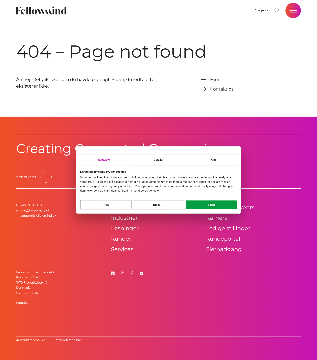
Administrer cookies (30, 340)
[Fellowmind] (42, 10)
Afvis (106, 204)
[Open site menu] (293, 10)
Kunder (121, 238)
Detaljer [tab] (159, 159)
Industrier (124, 217)
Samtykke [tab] (103, 159)
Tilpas (156, 204)
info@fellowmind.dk (35, 210)
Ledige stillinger (228, 228)
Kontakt (22, 302)
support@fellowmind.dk (38, 215)
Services (122, 249)
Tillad (211, 204)
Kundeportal (223, 238)
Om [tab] (213, 159)
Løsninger (125, 228)
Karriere (217, 217)
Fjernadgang (224, 249)
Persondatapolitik (68, 340)
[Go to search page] (277, 10)
